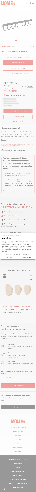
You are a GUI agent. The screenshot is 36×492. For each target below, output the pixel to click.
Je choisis (9, 257)
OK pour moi (27, 257)
